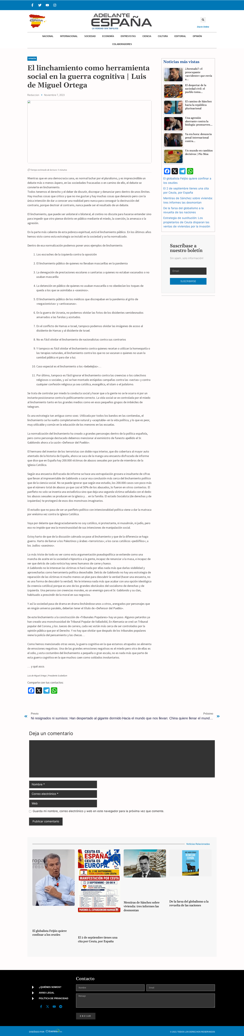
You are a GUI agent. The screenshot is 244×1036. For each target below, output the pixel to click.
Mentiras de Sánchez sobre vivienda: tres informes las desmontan (142, 906)
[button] (203, 20)
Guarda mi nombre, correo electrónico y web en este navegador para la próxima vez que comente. (98, 811)
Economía (108, 36)
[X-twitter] (47, 1006)
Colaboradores (122, 44)
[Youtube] (47, 5)
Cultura (163, 36)
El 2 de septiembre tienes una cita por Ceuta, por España (97, 939)
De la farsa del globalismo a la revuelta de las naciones (188, 903)
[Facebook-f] (32, 5)
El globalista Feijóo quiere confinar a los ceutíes (49, 933)
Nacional (47, 36)
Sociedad (90, 36)
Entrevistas (128, 36)
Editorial (180, 36)
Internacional (69, 36)
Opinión (197, 36)
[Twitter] (40, 5)
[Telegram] (60, 1006)
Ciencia (146, 36)
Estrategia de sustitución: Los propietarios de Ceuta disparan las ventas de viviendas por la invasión (186, 222)
